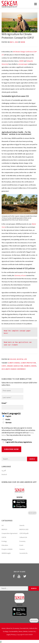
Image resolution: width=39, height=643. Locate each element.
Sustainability (13, 631)
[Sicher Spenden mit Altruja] (1, 641)
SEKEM (23, 42)
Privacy (13, 634)
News (20, 631)
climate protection (28, 363)
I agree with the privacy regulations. (18, 442)
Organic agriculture (15, 366)
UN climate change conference (14, 369)
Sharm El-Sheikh (30, 366)
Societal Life (22, 359)
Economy (22, 541)
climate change (14, 363)
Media (25, 631)
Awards (22, 525)
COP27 (4, 366)
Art (3, 525)
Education (5, 545)
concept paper (23, 64)
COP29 (4, 537)
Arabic (7, 419)
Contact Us (31, 631)
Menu (35, 4)
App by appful (32, 513)
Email (4, 403)
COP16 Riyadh (24, 533)
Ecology (12, 359)
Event (21, 545)
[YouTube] (19, 576)
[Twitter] (24, 576)
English (8, 416)
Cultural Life (23, 537)
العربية (4, 470)
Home (3, 628)
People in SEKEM (7, 549)
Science (22, 549)
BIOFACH (4, 529)
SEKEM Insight (6, 553)
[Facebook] (14, 576)
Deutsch (4, 474)
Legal (8, 634)
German (8, 422)
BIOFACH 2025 (24, 529)
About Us (9, 628)
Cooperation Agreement (9, 533)
